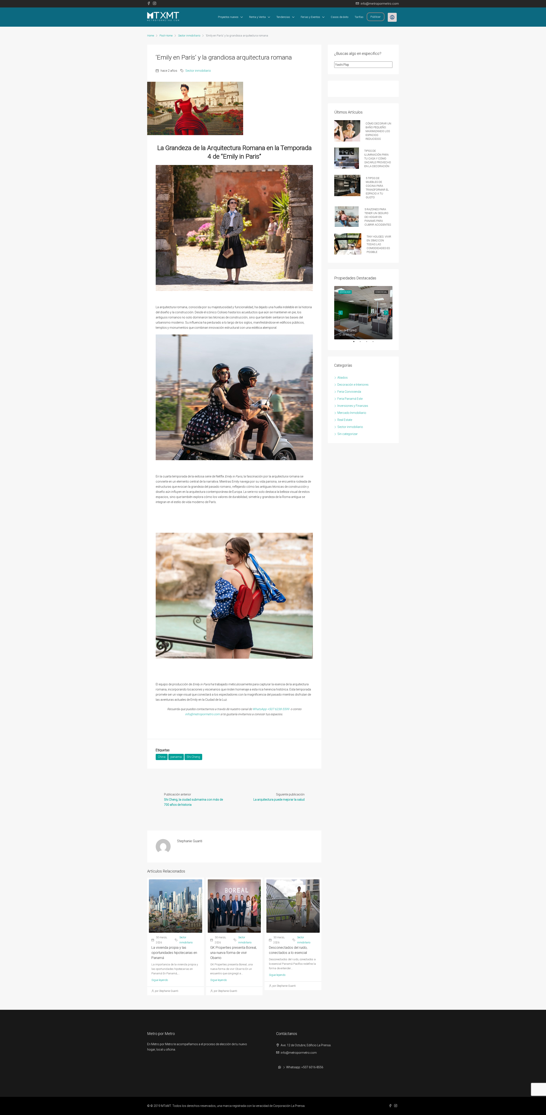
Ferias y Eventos (310, 17)
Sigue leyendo (159, 980)
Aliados (342, 377)
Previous (340, 313)
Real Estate (344, 420)
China (162, 757)
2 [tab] (362, 343)
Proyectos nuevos (228, 17)
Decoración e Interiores (353, 384)
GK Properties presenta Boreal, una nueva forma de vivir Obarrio (233, 953)
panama (176, 757)
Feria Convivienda (349, 391)
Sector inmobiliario (189, 35)
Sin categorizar (347, 434)
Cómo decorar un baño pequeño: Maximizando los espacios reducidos (378, 131)
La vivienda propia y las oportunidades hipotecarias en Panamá (174, 953)
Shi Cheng (193, 757)
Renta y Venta (257, 17)
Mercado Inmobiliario (351, 412)
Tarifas (359, 17)
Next (386, 313)
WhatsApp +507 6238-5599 (271, 709)
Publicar (375, 16)
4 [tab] (375, 343)
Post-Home (166, 35)
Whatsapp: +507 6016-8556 (304, 1067)
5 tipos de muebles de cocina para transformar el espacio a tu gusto (377, 187)
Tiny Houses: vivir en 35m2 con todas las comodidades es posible (379, 244)
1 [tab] (356, 343)
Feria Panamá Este (350, 398)
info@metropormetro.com (202, 714)
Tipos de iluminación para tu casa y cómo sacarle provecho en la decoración (377, 158)
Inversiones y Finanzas (352, 405)
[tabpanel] (363, 312)
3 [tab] (369, 343)
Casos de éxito (339, 17)
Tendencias (283, 17)
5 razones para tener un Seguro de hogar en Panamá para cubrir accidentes (377, 216)
